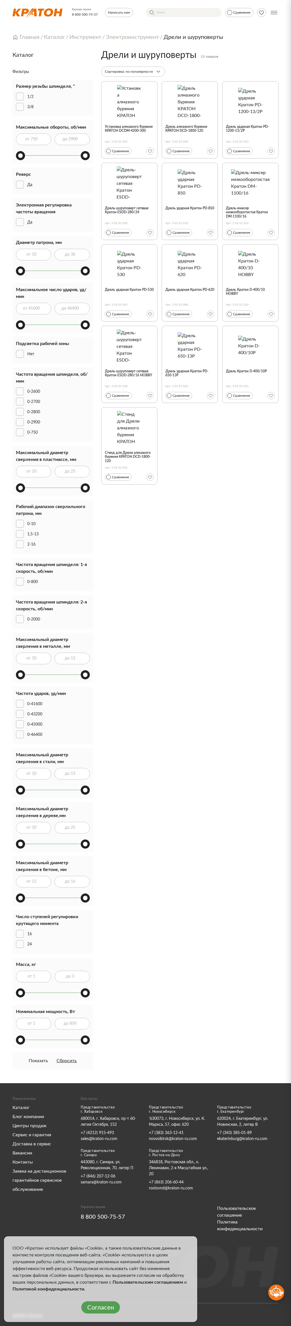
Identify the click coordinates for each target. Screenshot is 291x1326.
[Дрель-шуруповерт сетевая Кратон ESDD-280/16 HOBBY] (129, 345)
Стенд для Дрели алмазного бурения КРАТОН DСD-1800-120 (128, 457)
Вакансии (22, 1153)
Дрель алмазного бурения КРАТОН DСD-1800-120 (186, 128)
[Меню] (273, 12)
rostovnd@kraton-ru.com (171, 1188)
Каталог (21, 1107)
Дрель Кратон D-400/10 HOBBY (245, 291)
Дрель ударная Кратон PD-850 (189, 208)
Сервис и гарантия (32, 1135)
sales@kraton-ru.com (99, 1139)
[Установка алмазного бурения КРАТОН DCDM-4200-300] (129, 101)
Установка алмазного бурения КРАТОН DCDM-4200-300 (129, 128)
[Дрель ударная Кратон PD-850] (189, 182)
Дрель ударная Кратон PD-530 (129, 289)
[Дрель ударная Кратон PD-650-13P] (189, 345)
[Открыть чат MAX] (276, 1292)
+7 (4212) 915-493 (97, 1133)
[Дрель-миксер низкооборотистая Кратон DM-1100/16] (250, 182)
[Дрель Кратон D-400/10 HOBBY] (250, 264)
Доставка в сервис (32, 1144)
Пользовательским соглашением (148, 1282)
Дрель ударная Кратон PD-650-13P (186, 373)
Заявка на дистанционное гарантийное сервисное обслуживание (39, 1180)
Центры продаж (30, 1126)
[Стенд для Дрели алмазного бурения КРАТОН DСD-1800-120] (129, 427)
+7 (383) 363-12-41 (166, 1133)
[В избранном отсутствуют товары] (261, 12)
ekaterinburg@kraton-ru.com (242, 1139)
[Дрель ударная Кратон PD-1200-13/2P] (250, 101)
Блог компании (28, 1116)
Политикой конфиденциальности (48, 1289)
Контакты (23, 1162)
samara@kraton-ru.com (101, 1182)
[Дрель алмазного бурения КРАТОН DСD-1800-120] (189, 101)
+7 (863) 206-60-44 (166, 1182)
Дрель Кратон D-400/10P (246, 371)
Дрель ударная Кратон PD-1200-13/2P (247, 128)
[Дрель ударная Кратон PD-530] (129, 264)
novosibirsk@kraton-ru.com (173, 1139)
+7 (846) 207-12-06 (98, 1176)
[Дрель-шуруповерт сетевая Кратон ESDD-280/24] (129, 182)
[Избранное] (150, 151)
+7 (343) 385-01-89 (234, 1133)
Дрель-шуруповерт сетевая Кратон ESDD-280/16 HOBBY (128, 373)
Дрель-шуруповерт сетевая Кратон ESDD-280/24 (126, 210)
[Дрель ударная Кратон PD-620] (189, 264)
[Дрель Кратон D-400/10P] (250, 345)
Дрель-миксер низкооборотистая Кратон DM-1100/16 (247, 212)
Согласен (100, 1307)
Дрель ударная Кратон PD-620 (189, 289)
